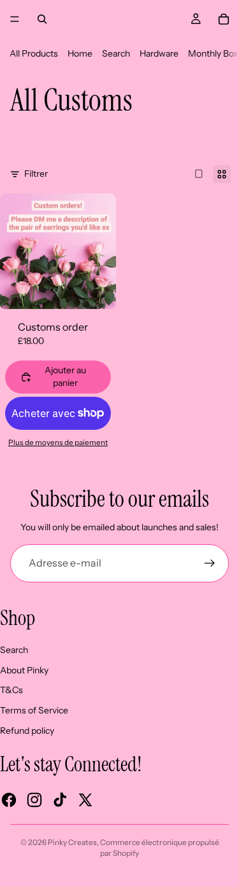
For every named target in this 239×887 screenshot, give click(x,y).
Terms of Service (34, 710)
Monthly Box (213, 53)
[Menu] (14, 19)
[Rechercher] (42, 19)
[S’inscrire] (209, 563)
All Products (34, 53)
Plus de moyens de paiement (58, 442)
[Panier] (224, 19)
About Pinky (24, 670)
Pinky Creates (72, 842)
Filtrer (36, 173)
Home (80, 53)
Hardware (159, 53)
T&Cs (11, 690)
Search (116, 53)
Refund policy (27, 730)
